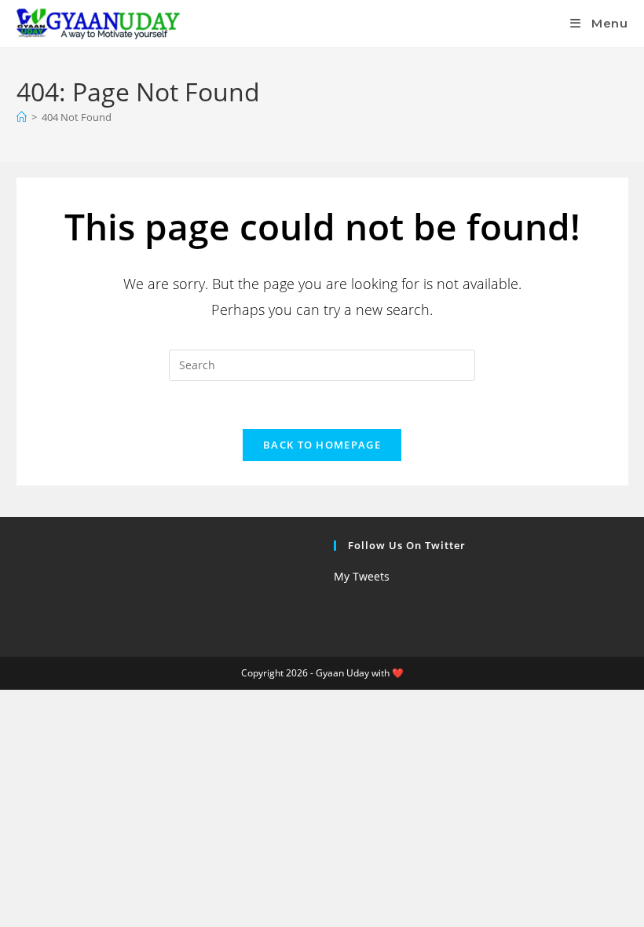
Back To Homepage (322, 445)
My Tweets (362, 576)
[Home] (21, 117)
